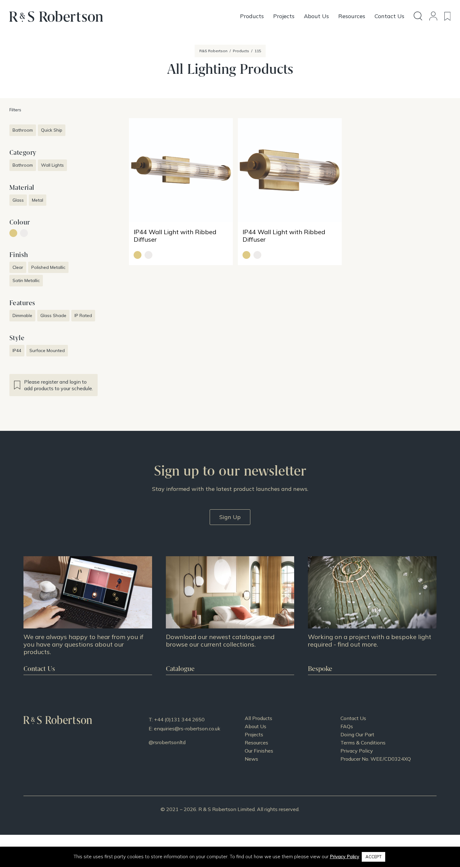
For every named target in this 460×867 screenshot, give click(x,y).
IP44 (17, 350)
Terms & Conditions (363, 742)
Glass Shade (53, 315)
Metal (37, 200)
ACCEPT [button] (373, 856)
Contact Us (353, 718)
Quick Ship (51, 130)
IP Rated (83, 315)
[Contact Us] (87, 615)
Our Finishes (259, 751)
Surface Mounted (47, 350)
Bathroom (23, 130)
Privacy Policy (356, 751)
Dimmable (22, 315)
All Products (258, 718)
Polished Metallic (48, 267)
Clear (18, 267)
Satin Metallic (26, 280)
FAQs (346, 726)
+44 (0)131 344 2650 (179, 719)
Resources (256, 742)
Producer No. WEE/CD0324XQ (375, 759)
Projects (254, 734)
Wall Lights (52, 165)
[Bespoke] (372, 615)
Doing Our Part (357, 734)
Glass (18, 200)
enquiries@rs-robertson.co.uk (187, 728)
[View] (230, 615)
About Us (255, 726)
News (251, 759)
